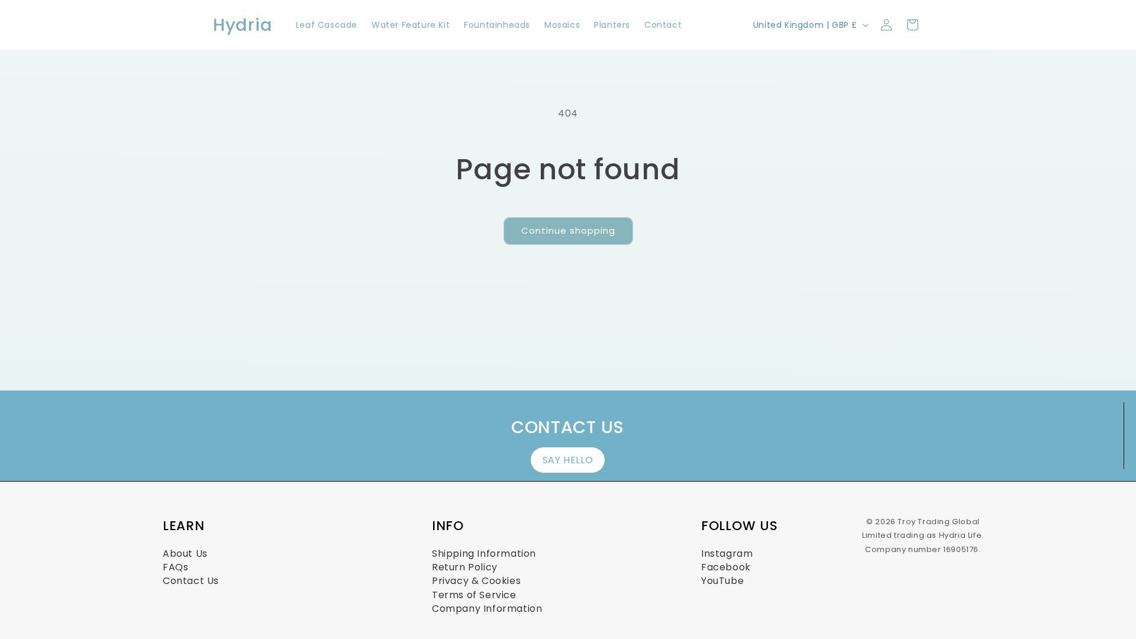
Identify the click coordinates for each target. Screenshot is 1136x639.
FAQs (175, 567)
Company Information (487, 608)
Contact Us (191, 581)
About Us (185, 553)
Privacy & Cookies (476, 581)
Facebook (726, 567)
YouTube (722, 581)
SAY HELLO (568, 460)
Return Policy (465, 567)
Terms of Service (474, 595)
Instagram (727, 553)
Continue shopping (568, 230)
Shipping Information (484, 553)
